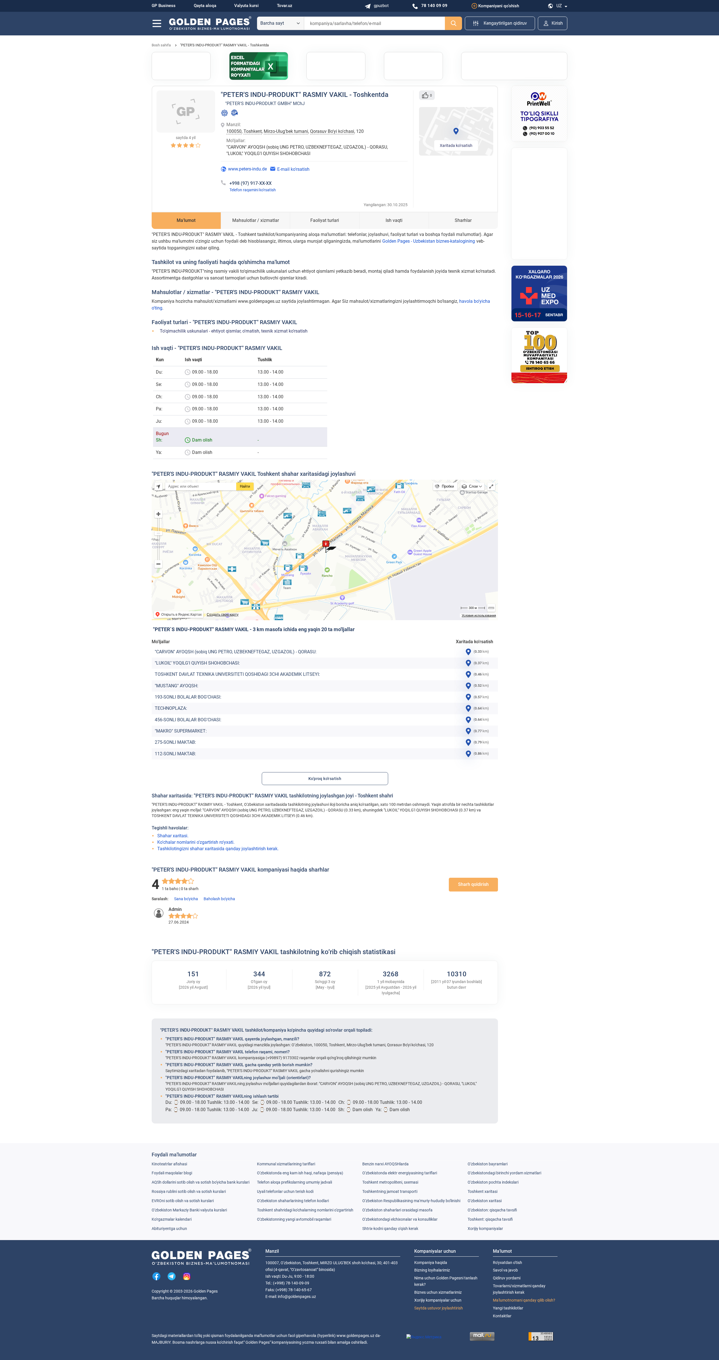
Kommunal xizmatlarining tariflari (286, 1164)
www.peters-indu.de (247, 169)
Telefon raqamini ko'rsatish (252, 190)
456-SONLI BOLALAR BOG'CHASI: (188, 719)
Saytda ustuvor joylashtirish (438, 1308)
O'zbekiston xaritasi (485, 1200)
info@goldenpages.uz (297, 1296)
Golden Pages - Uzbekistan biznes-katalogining (428, 241)
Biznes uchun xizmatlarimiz (438, 1292)
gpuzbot (381, 5)
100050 (234, 131)
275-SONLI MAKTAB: (175, 742)
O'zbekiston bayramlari (488, 1164)
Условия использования (479, 615)
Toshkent (253, 131)
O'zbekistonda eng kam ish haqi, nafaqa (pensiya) (300, 1173)
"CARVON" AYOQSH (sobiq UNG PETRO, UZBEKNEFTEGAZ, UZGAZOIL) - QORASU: (236, 651)
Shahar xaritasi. (172, 835)
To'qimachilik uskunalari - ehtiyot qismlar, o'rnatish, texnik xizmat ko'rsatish (234, 331)
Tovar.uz (284, 5)
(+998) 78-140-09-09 (291, 1283)
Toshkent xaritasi (482, 1191)
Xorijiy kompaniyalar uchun (437, 1300)
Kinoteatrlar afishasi (169, 1164)
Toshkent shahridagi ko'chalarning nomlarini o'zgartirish (305, 1210)
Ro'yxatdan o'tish (507, 1262)
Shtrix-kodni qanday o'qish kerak (390, 1228)
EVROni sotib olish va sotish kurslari (183, 1200)
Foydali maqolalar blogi (172, 1173)
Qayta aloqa (205, 5)
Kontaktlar (502, 1316)
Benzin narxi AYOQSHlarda (385, 1164)
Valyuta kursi (246, 5)
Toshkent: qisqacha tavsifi (490, 1219)
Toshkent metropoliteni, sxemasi (390, 1182)
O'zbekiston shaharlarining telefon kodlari (293, 1200)
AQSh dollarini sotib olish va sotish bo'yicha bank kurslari (200, 1182)
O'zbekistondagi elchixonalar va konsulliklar (400, 1219)
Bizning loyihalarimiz (432, 1270)
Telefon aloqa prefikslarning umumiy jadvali (294, 1182)
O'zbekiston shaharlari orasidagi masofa (397, 1210)
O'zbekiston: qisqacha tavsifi (492, 1210)
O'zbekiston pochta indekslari (493, 1182)
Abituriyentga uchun (169, 1228)
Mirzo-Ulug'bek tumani (286, 131)
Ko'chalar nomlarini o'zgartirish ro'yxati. (196, 842)
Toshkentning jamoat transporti (389, 1191)
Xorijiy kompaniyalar (485, 1228)
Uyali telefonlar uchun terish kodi (285, 1191)
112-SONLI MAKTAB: (175, 753)
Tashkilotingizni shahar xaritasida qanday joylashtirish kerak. (218, 848)
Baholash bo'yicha (219, 899)
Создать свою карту (222, 615)
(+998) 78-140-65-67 (294, 1290)
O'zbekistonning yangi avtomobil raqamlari (294, 1219)
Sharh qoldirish (473, 884)
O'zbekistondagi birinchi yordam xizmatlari (504, 1173)
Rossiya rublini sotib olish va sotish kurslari (189, 1191)
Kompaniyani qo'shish (498, 5)
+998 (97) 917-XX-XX (250, 183)
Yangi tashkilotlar (508, 1308)
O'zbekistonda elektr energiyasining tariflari (399, 1173)
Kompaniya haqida (430, 1262)
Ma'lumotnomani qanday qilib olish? (524, 1300)
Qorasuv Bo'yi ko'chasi (332, 131)
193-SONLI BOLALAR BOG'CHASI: (188, 697)
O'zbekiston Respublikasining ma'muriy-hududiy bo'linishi (411, 1200)
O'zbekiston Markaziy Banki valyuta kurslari (189, 1210)
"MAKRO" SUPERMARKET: (181, 731)
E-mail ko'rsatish (293, 169)
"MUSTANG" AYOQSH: (176, 685)
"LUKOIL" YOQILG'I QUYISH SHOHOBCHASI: (197, 663)
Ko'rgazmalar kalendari (172, 1219)
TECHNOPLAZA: (171, 708)
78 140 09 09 (434, 5)
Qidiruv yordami (506, 1278)
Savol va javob (505, 1270)
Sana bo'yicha (186, 899)
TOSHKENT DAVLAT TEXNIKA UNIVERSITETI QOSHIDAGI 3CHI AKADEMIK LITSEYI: (237, 674)
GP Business (164, 5)
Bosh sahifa (161, 45)
